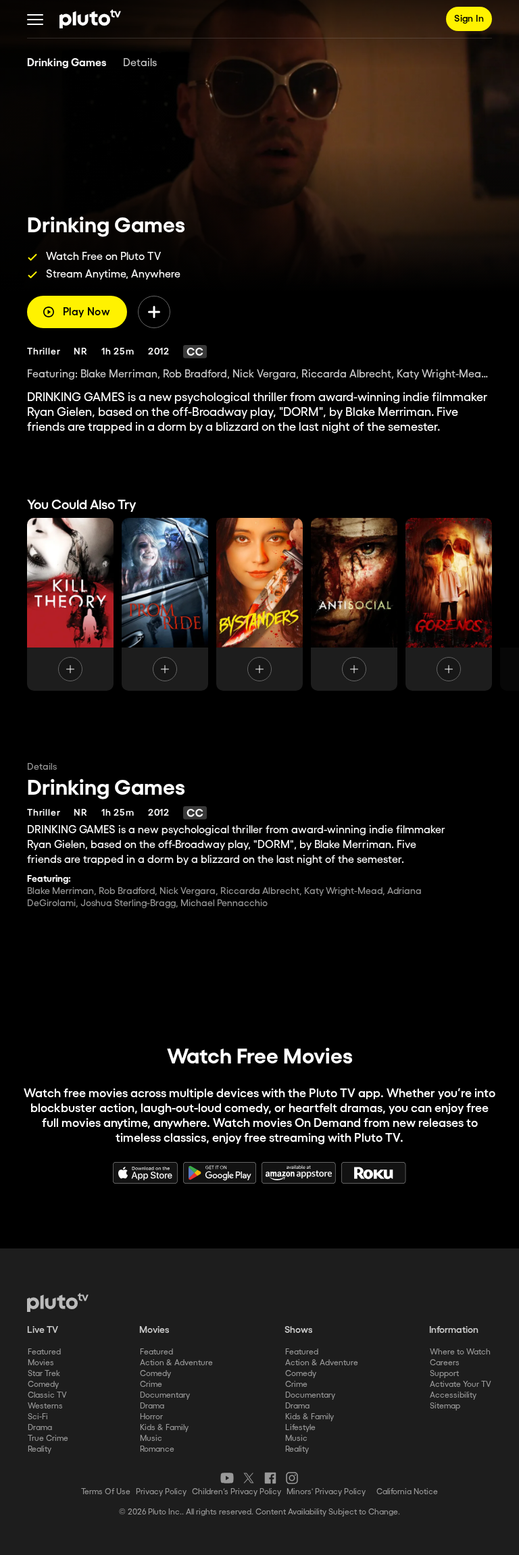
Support (444, 1373)
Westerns (45, 1406)
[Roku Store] (373, 1173)
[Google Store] (219, 1173)
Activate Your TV (460, 1384)
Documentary (165, 1395)
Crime (151, 1384)
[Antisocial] (354, 604)
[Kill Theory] (70, 604)
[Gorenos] (448, 604)
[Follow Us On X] (248, 1478)
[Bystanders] (259, 604)
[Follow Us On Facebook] (270, 1478)
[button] (35, 18)
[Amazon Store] (299, 1173)
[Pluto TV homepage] (58, 1302)
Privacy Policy (161, 1491)
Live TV (42, 1330)
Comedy (43, 1384)
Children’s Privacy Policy (236, 1491)
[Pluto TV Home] (90, 19)
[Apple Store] (145, 1173)
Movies (41, 1363)
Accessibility (453, 1395)
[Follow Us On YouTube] (227, 1478)
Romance (157, 1449)
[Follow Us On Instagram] (292, 1478)
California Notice (407, 1491)
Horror (151, 1417)
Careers (445, 1363)
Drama (40, 1427)
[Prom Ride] (165, 604)
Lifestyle (300, 1427)
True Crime (48, 1438)
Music (151, 1438)
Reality (39, 1449)
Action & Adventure (176, 1363)
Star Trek (44, 1373)
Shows (299, 1330)
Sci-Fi (38, 1417)
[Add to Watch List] (154, 312)
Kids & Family (164, 1427)
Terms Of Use (105, 1491)
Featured (44, 1352)
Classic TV (47, 1395)
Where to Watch (460, 1352)
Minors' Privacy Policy (326, 1491)
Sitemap (445, 1406)
